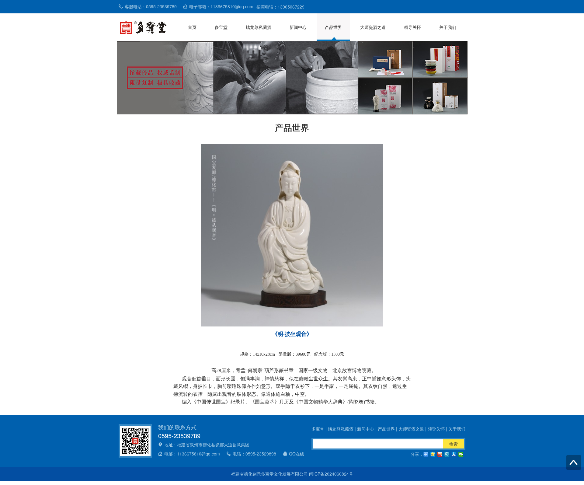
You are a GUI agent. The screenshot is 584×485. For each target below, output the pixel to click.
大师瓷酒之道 (373, 27)
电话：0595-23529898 (254, 454)
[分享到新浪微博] (440, 454)
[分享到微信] (461, 454)
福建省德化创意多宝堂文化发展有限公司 (270, 474)
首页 (192, 27)
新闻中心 (298, 27)
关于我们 (447, 27)
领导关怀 (412, 27)
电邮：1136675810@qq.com (192, 454)
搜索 (453, 444)
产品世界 (333, 27)
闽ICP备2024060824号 (331, 474)
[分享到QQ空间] (433, 454)
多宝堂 (221, 27)
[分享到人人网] (454, 454)
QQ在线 (296, 454)
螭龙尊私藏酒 (258, 27)
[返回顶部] (573, 462)
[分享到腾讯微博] (447, 454)
